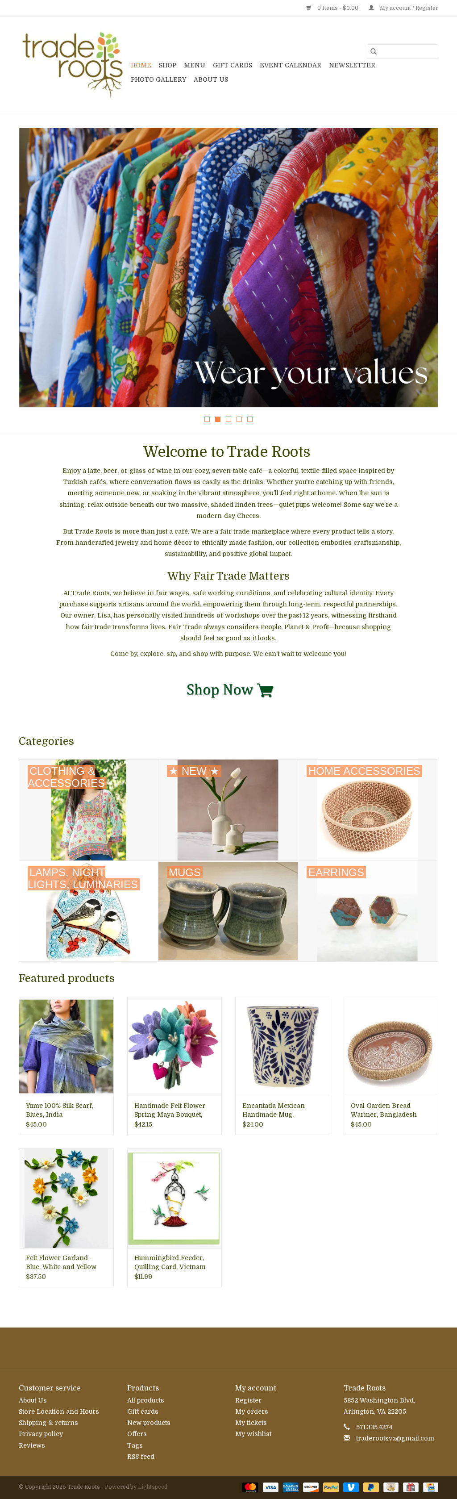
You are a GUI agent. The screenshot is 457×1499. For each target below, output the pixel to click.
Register (248, 1400)
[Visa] (270, 1487)
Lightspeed (152, 1487)
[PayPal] (330, 1487)
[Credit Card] (429, 1487)
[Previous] (36, 270)
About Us (211, 79)
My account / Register (408, 8)
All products (145, 1400)
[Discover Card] (310, 1487)
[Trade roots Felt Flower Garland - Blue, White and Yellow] (66, 1198)
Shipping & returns (48, 1422)
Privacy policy (41, 1433)
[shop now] (228, 689)
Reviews (32, 1445)
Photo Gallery (158, 79)
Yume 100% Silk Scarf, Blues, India (59, 1110)
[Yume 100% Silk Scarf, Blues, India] (66, 1046)
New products (148, 1422)
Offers (137, 1433)
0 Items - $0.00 (338, 8)
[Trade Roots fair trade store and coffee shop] (73, 65)
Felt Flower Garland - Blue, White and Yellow (61, 1262)
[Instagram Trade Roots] (228, 1348)
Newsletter (352, 65)
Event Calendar (290, 65)
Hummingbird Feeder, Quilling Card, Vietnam (170, 1262)
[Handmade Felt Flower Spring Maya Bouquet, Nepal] (174, 1046)
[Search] (373, 51)
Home (141, 65)
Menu (194, 65)
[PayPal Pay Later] (370, 1487)
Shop (167, 65)
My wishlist (253, 1433)
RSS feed (140, 1456)
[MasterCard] (249, 1487)
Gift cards (232, 65)
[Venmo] (350, 1487)
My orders (251, 1411)
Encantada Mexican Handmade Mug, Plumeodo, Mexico (273, 1110)
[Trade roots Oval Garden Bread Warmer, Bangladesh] (391, 1046)
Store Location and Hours (59, 1411)
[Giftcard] (410, 1487)
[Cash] (390, 1487)
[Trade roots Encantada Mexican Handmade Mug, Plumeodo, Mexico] (282, 1046)
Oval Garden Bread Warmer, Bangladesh (384, 1110)
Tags (135, 1445)
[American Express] (290, 1487)
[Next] (421, 270)
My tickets (251, 1422)
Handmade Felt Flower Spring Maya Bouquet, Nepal (169, 1110)
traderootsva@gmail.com (395, 1438)
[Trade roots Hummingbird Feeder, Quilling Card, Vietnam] (174, 1198)
